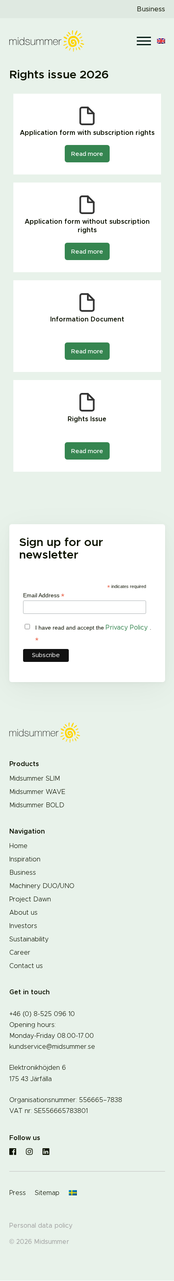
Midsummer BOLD (36, 805)
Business (151, 9)
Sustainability (29, 939)
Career (19, 952)
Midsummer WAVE (37, 792)
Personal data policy (40, 1225)
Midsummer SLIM (34, 778)
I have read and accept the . (93, 634)
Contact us (26, 966)
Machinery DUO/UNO (41, 886)
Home (18, 846)
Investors (23, 926)
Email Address (43, 595)
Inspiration (24, 859)
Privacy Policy (128, 627)
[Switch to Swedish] (73, 1193)
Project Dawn (30, 899)
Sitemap (47, 1193)
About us (23, 912)
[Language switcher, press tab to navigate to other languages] (161, 41)
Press (17, 1193)
